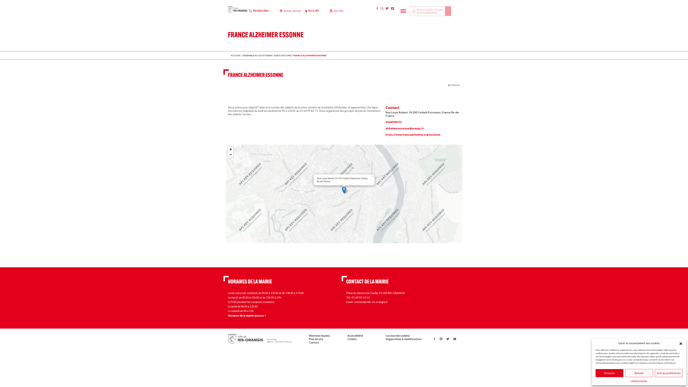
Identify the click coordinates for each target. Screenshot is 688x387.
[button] (681, 343)
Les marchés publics (398, 335)
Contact (314, 342)
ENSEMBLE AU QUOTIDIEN (257, 55)
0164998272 (394, 122)
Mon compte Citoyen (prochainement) (430, 11)
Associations (282, 55)
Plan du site (316, 339)
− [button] (231, 154)
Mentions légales (639, 380)
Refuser (639, 373)
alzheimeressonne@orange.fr (405, 128)
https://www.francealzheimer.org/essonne (413, 134)
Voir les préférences (669, 373)
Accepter (609, 373)
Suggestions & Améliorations (404, 339)
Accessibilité (355, 335)
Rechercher (261, 10)
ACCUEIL (236, 55)
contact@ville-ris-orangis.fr (371, 302)
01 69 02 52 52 (361, 297)
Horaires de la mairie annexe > (247, 315)
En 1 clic (314, 10)
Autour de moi (292, 10)
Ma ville (338, 10)
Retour (456, 85)
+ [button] (231, 149)
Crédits (352, 339)
